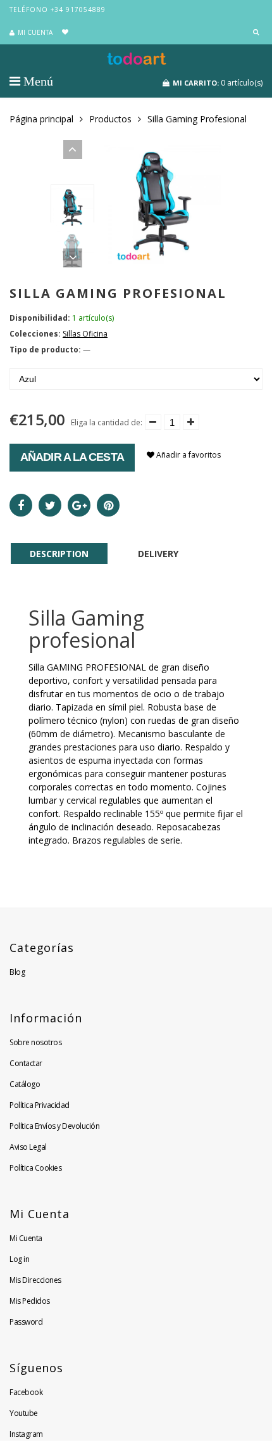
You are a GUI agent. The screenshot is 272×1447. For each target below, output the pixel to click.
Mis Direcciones (35, 1280)
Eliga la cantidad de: (106, 422)
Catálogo (24, 1084)
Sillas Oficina (85, 333)
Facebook (25, 1392)
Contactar (25, 1063)
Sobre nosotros (35, 1042)
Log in (19, 1259)
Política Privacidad (39, 1105)
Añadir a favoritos (187, 454)
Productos (110, 119)
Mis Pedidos (29, 1301)
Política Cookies (35, 1167)
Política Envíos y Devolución (54, 1126)
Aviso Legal (28, 1147)
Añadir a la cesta (72, 457)
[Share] (20, 505)
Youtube (23, 1413)
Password (25, 1321)
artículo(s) (218, 82)
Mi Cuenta (25, 1238)
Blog (17, 972)
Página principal (41, 119)
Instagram (26, 1434)
